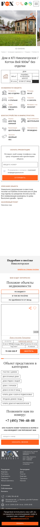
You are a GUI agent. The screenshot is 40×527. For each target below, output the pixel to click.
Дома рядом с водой (11, 381)
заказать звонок (20, 442)
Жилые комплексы (7, 481)
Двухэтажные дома (11, 376)
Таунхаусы (4, 478)
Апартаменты (5, 476)
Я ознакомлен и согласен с (22, 171)
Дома (22, 472)
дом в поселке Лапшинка (20, 338)
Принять (20, 523)
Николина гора (6, 205)
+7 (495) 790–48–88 (20, 420)
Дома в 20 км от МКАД (11, 390)
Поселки (23, 481)
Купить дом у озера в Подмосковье (17, 394)
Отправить (20, 178)
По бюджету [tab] (20, 292)
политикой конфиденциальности (22, 517)
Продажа (27, 52)
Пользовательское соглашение (28, 463)
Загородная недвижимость (15, 52)
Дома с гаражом (9, 385)
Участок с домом (10, 372)
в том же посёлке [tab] (20, 296)
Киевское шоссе (25, 341)
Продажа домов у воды (12, 399)
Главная (3, 52)
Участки (22, 474)
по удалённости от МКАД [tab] (20, 300)
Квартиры (4, 472)
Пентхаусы (4, 474)
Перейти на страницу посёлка (28, 269)
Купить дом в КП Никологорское (16, 403)
